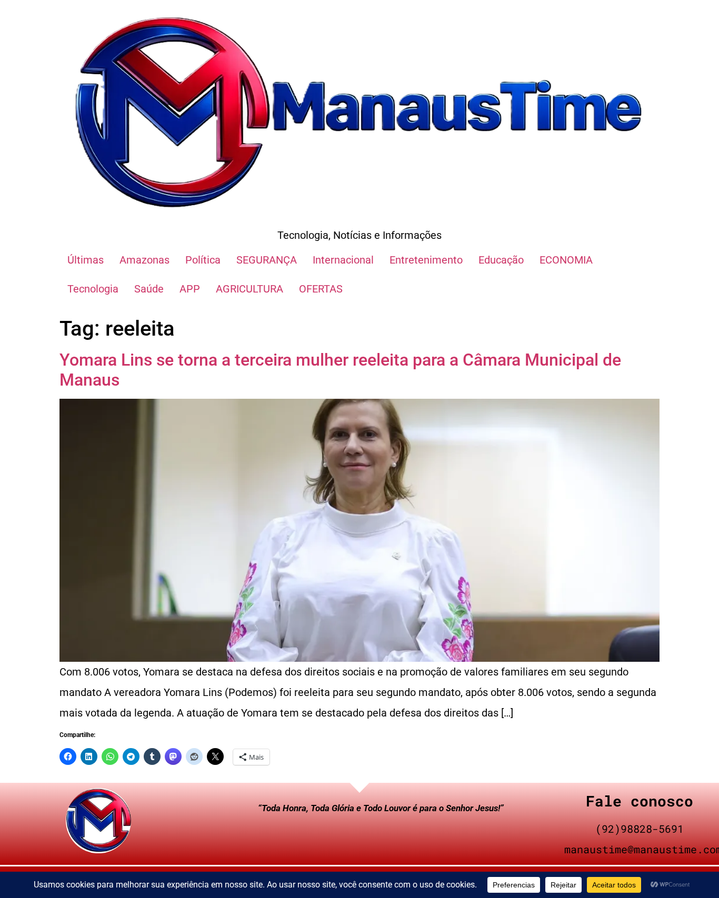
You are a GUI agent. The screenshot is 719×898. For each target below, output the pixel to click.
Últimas (85, 260)
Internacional (343, 260)
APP (189, 288)
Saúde (149, 288)
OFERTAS (321, 288)
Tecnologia (92, 288)
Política (203, 260)
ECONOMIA (566, 260)
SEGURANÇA (266, 260)
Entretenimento (426, 260)
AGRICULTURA (249, 288)
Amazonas (144, 260)
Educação (501, 260)
